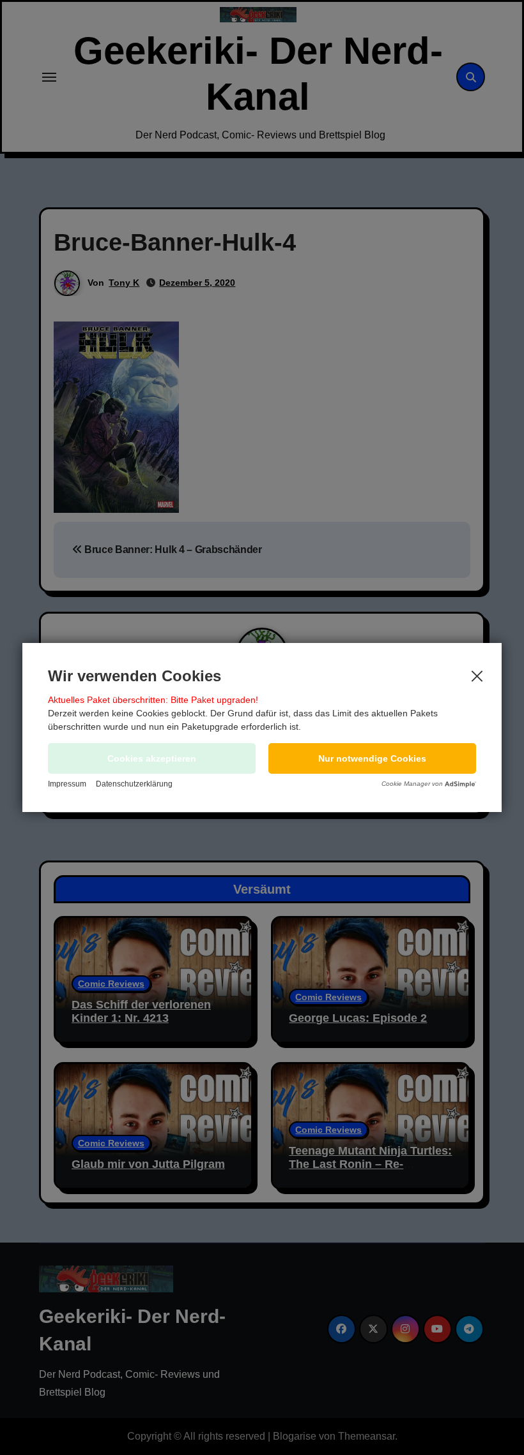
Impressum (67, 783)
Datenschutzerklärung (134, 783)
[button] (372, 758)
